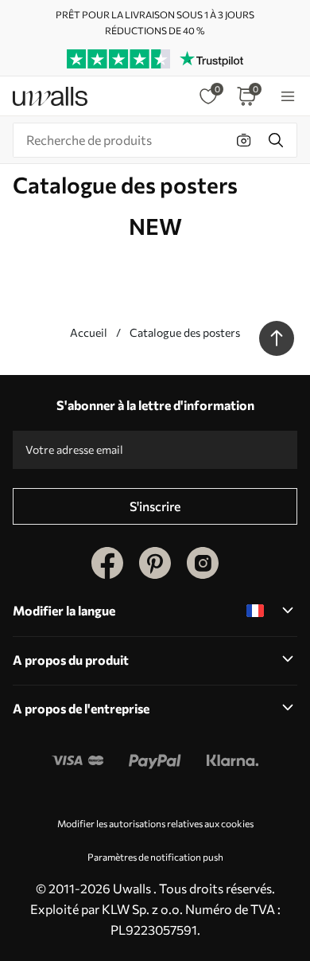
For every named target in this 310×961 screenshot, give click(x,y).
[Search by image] (244, 140)
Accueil (88, 332)
